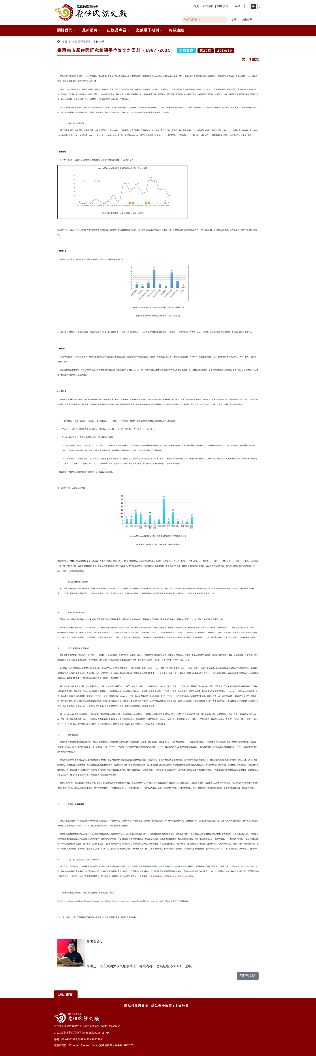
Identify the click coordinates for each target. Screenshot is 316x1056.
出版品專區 (116, 30)
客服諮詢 (222, 6)
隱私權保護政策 (136, 1005)
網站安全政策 (161, 1005)
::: (55, 42)
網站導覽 (208, 6)
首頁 (196, 6)
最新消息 (89, 30)
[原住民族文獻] (90, 12)
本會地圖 (182, 1005)
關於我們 (64, 30)
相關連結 (176, 30)
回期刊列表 (248, 976)
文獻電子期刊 (147, 30)
